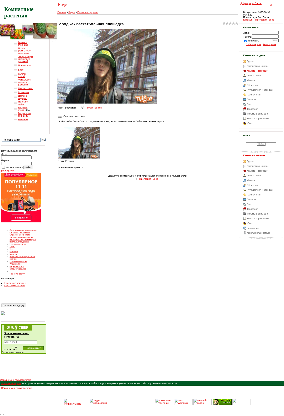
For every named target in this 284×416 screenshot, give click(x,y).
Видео (71, 12)
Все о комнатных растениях (16, 335)
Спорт (250, 104)
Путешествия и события (260, 90)
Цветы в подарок (22, 97)
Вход (155, 179)
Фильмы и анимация (257, 113)
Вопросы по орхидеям (24, 114)
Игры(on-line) (16, 264)
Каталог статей (22, 75)
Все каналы (253, 228)
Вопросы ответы (22, 108)
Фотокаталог (24, 65)
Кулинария (23, 92)
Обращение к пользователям (15, 380)
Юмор (250, 123)
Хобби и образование (258, 118)
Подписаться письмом (12, 352)
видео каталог (17, 266)
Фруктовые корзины (14, 285)
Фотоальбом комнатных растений (24, 82)
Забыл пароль (253, 44)
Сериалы (251, 99)
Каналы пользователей (259, 233)
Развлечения (254, 94)
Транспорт (252, 109)
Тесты (12, 246)
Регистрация (144, 179)
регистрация (7, 170)
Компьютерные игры (257, 66)
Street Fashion (94, 107)
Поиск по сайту (23, 102)
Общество (252, 85)
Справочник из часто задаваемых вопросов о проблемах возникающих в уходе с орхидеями (23, 238)
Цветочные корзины (15, 283)
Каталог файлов (18, 269)
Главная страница (23, 43)
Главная (61, 12)
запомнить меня (14, 167)
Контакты (23, 119)
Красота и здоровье (87, 12)
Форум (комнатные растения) (24, 50)
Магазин (14, 254)
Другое (250, 61)
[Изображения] (79, 143)
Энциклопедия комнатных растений (25, 59)
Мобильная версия (11, 383)
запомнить (253, 40)
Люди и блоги (254, 75)
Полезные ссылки (18, 261)
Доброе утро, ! (251, 3)
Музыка (251, 80)
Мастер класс (25, 88)
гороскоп (14, 251)
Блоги (21, 69)
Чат (11, 249)
